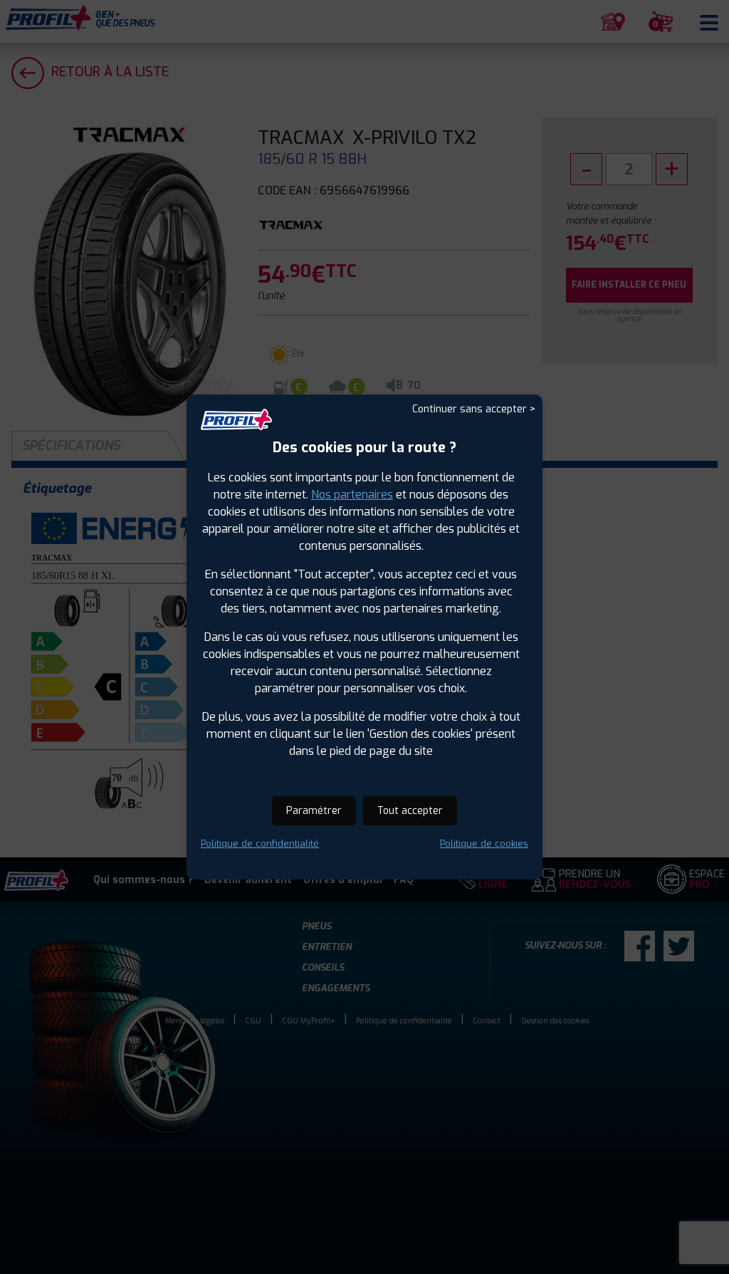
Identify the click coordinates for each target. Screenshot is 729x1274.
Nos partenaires (352, 494)
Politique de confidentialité (260, 843)
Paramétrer (314, 811)
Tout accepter (410, 811)
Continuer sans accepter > (473, 409)
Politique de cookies (484, 843)
